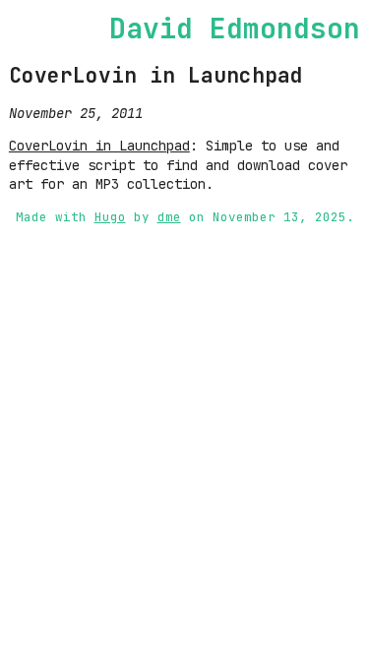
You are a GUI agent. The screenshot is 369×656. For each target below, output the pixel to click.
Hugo (110, 217)
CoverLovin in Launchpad (156, 75)
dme (169, 217)
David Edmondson (234, 28)
